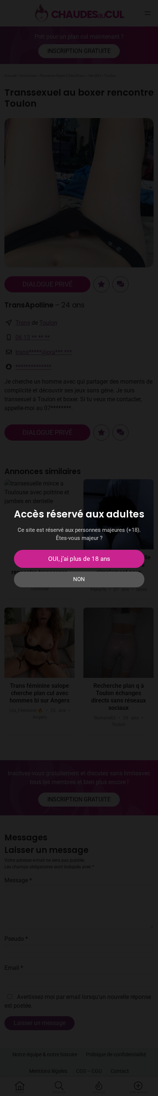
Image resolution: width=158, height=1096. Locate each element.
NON (79, 579)
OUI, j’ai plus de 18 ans (79, 558)
